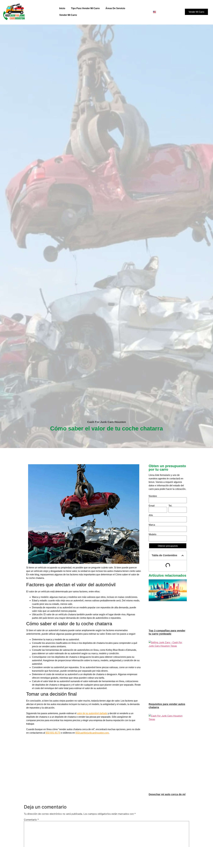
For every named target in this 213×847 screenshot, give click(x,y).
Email (152, 506)
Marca (152, 525)
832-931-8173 (53, 733)
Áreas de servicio (115, 8)
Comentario (31, 819)
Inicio (62, 8)
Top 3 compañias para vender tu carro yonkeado (167, 632)
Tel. (170, 506)
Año (151, 515)
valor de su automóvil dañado (92, 713)
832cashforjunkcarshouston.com (92, 733)
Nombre (153, 496)
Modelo (152, 534)
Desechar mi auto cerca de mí (167, 794)
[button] (182, 555)
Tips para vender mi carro (85, 8)
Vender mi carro (68, 15)
